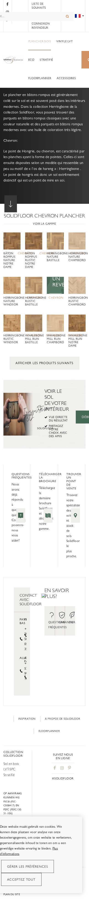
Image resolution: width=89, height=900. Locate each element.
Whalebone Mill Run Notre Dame (77, 340)
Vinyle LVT (64, 41)
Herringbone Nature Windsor (14, 301)
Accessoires (66, 78)
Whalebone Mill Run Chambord (56, 339)
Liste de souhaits (39, 6)
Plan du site (11, 894)
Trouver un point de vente (73, 481)
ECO (31, 59)
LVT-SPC (9, 769)
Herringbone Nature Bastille (57, 257)
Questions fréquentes (22, 475)
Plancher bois (39, 41)
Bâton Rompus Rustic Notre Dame (31, 260)
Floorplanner (39, 78)
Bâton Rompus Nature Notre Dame (9, 260)
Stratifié (46, 59)
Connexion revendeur (41, 25)
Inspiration (27, 718)
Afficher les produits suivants (44, 363)
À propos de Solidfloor (62, 718)
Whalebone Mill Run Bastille (34, 339)
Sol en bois (11, 764)
